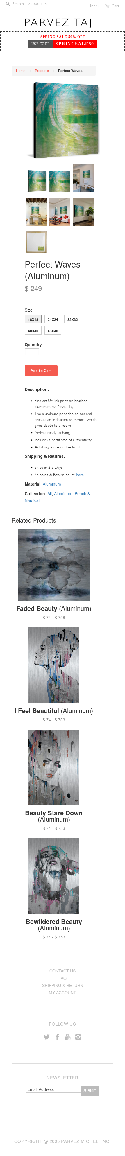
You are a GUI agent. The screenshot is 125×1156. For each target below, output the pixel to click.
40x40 (33, 330)
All (49, 493)
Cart (115, 5)
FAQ (62, 978)
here (80, 474)
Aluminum (52, 484)
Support (35, 3)
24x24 (53, 319)
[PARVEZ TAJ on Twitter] (46, 1036)
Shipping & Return (62, 985)
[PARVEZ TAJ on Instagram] (78, 1036)
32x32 (72, 319)
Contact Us (62, 971)
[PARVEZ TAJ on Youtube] (67, 1036)
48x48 (53, 330)
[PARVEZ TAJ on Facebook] (57, 1036)
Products (42, 70)
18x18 (33, 319)
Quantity (33, 344)
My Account (62, 992)
